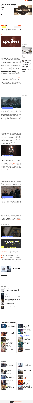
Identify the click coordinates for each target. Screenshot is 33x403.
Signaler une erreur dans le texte (12, 274)
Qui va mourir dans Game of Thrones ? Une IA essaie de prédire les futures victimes (13, 303)
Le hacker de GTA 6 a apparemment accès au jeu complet (10, 339)
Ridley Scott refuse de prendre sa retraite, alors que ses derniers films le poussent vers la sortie (27, 365)
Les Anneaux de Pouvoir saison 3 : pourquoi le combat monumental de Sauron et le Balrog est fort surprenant (27, 70)
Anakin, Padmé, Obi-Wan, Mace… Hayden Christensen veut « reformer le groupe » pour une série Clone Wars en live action (10, 326)
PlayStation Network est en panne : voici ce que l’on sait (26, 73)
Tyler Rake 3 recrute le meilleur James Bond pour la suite (27, 349)
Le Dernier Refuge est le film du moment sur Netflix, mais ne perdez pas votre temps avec (10, 377)
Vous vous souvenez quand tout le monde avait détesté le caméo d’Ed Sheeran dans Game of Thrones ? (12, 294)
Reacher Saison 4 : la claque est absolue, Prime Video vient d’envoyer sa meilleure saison (10, 387)
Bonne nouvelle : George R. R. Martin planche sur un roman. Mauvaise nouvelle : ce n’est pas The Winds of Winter (11, 258)
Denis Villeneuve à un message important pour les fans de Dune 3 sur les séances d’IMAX (27, 382)
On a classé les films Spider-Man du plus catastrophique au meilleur (26, 64)
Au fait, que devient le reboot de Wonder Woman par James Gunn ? (27, 344)
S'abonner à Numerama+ (10, 247)
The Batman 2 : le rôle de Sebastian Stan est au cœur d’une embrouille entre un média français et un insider (10, 365)
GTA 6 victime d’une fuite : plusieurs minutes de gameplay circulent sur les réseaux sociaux (28, 61)
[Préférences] (27, 0)
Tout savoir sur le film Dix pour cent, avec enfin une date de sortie (10, 333)
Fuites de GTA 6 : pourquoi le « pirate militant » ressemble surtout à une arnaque (10, 349)
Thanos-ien (7, 84)
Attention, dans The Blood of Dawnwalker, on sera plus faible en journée (27, 371)
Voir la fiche (25, 378)
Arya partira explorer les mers (11, 163)
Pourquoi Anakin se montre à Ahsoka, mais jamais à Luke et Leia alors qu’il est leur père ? (10, 382)
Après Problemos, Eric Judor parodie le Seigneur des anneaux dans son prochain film (10, 344)
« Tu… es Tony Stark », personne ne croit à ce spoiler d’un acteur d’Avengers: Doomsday (26, 326)
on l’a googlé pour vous (17, 219)
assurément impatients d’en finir (16, 67)
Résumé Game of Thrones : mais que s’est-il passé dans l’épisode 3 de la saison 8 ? (12, 296)
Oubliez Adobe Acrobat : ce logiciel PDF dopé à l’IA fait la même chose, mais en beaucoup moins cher (13, 290)
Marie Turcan (4, 14)
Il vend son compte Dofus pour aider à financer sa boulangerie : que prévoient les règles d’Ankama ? (27, 339)
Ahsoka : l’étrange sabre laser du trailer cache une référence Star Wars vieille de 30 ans (27, 331)
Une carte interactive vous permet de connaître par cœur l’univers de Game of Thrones (12, 300)
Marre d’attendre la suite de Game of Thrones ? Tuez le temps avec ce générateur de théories (13, 306)
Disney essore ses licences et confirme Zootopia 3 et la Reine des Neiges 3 (27, 387)
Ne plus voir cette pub (3, 286)
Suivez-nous (19, 25)
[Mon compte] (25, 0)
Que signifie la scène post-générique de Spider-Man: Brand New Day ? (26, 67)
